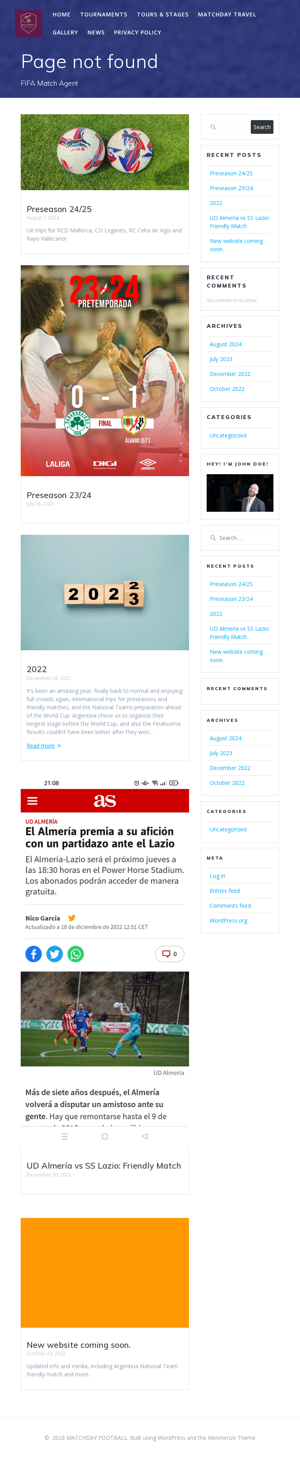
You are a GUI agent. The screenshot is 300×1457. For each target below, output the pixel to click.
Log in (217, 876)
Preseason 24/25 (59, 209)
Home (62, 14)
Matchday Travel (227, 14)
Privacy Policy (137, 32)
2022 (37, 669)
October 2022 (227, 388)
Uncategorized (228, 435)
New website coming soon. (78, 1345)
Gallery (65, 32)
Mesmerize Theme (231, 1437)
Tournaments (103, 14)
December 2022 (230, 374)
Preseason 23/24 (59, 495)
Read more (41, 745)
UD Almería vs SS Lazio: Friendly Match (104, 1165)
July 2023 (221, 359)
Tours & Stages (163, 14)
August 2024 (225, 344)
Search (262, 127)
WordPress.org (228, 920)
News (96, 32)
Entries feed (225, 890)
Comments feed (230, 905)
